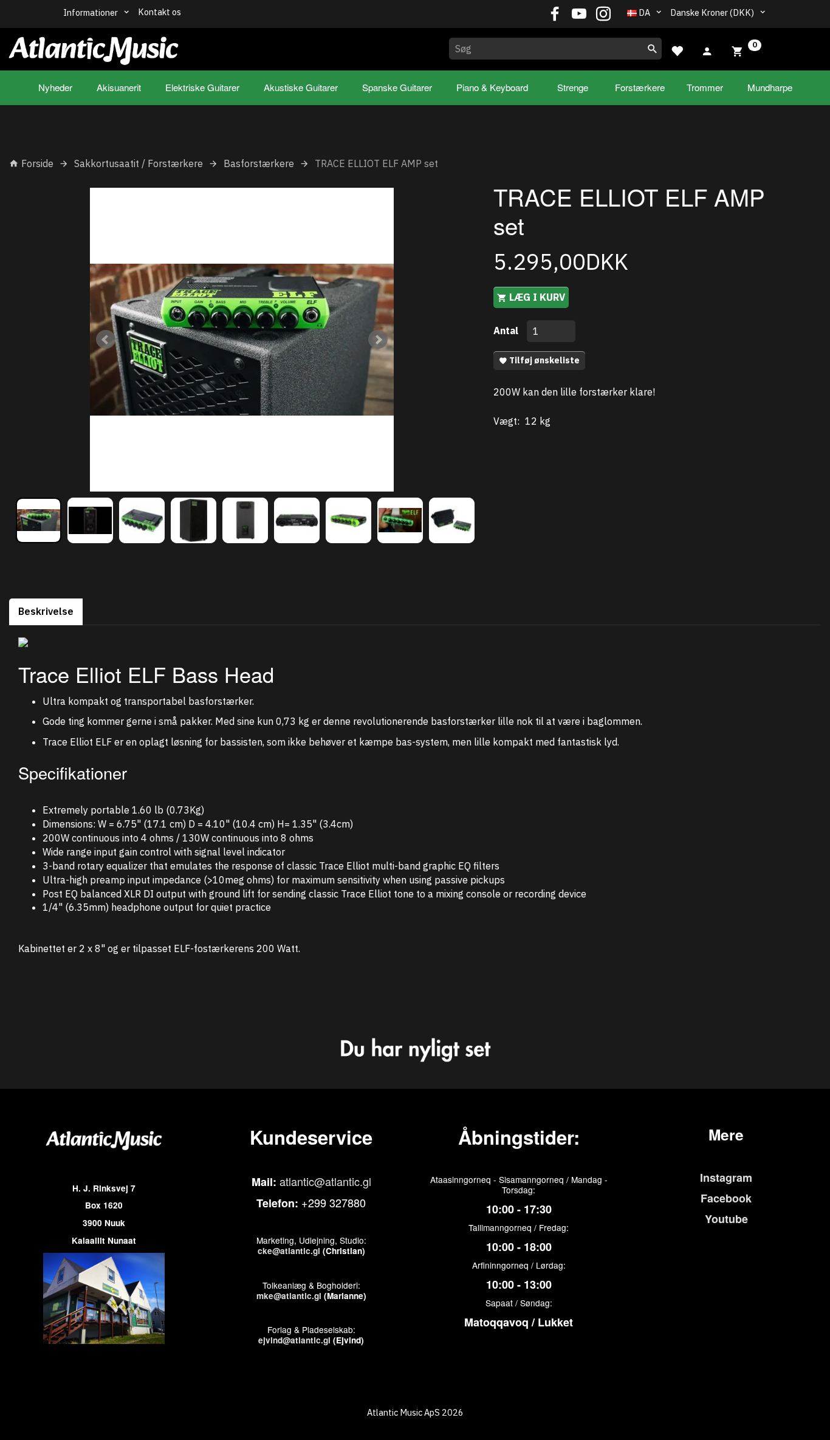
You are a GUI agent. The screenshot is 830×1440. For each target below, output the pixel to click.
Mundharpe (769, 87)
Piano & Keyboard (492, 87)
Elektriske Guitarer (202, 87)
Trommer (705, 87)
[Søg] (653, 49)
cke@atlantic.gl (289, 1251)
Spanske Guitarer (397, 87)
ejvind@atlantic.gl (294, 1340)
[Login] (707, 50)
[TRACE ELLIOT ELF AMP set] (242, 340)
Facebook (726, 1198)
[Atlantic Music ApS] (93, 47)
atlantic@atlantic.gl (325, 1181)
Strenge (572, 87)
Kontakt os (159, 12)
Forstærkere (640, 87)
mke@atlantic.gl (288, 1295)
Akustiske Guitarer (301, 87)
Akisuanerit (119, 87)
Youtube (726, 1219)
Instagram (726, 1177)
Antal (507, 330)
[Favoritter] (677, 49)
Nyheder (55, 87)
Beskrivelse (46, 611)
